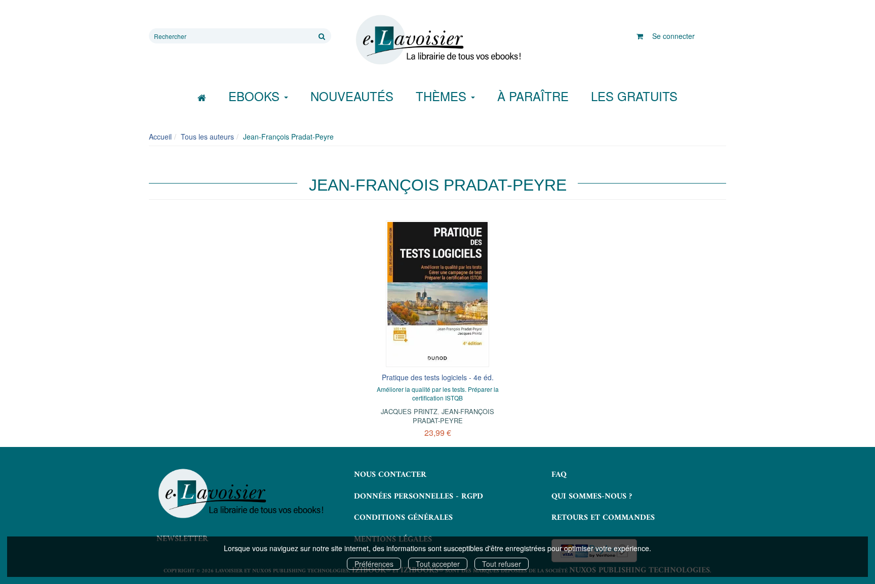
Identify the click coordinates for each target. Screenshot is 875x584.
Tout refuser (501, 564)
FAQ (559, 475)
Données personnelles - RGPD (418, 496)
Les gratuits (634, 96)
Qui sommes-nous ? (591, 496)
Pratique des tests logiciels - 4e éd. (438, 377)
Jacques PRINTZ (409, 411)
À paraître (533, 96)
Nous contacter (390, 475)
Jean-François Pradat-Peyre (454, 416)
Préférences (373, 564)
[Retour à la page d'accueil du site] (437, 40)
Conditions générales (403, 518)
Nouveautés (351, 96)
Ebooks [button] (255, 96)
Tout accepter (438, 564)
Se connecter (673, 36)
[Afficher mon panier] (640, 36)
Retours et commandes (603, 518)
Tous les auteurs (207, 136)
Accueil (160, 136)
